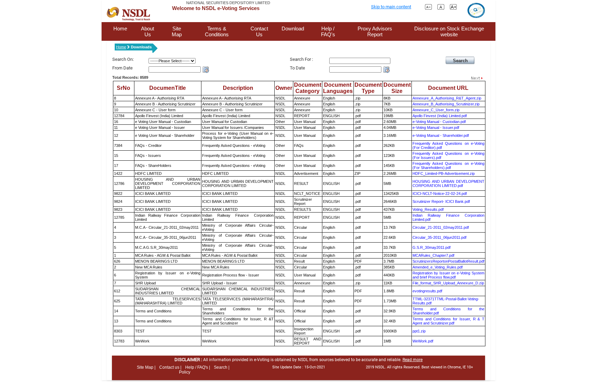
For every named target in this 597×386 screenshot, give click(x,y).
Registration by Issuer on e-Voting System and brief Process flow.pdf (448, 275)
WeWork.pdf (423, 341)
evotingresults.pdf (427, 291)
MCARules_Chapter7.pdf (433, 255)
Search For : (301, 59)
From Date (122, 67)
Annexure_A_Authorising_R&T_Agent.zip (447, 98)
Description (238, 88)
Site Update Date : (298, 367)
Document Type (368, 88)
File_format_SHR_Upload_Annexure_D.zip (448, 283)
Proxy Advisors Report (375, 31)
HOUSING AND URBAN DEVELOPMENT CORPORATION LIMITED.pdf (448, 183)
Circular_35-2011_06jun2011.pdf (439, 237)
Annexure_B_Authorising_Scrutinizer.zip (446, 104)
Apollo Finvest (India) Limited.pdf (440, 116)
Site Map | (146, 367)
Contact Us (259, 31)
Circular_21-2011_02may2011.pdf (441, 227)
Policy (184, 372)
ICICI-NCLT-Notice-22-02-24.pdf (440, 193)
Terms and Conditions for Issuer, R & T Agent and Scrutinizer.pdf (448, 321)
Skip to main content (391, 6)
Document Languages (338, 88)
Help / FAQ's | (197, 367)
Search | (221, 367)
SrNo (123, 88)
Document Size (397, 88)
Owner (283, 88)
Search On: (123, 59)
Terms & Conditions (217, 31)
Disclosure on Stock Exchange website (449, 31)
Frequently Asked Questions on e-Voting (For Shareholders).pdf (448, 165)
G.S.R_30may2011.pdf (432, 247)
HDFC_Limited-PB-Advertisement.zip (444, 173)
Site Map (177, 31)
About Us (147, 31)
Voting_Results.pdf (428, 209)
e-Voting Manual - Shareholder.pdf (441, 135)
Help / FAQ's (328, 31)
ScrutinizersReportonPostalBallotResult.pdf (448, 261)
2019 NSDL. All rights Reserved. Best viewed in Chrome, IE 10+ (419, 367)
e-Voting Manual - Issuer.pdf (436, 127)
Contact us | (170, 367)
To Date (297, 67)
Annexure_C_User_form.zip (436, 110)
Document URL (448, 88)
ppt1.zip (419, 331)
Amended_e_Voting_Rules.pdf (438, 267)
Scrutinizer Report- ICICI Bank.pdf (441, 201)
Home (120, 28)
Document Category (307, 88)
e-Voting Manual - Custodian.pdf (439, 122)
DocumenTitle (167, 88)
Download (293, 28)
